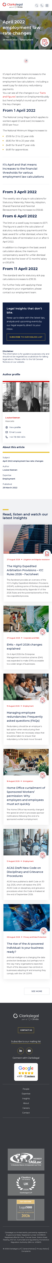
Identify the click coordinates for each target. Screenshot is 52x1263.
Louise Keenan (10, 470)
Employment (27, 40)
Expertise (26, 1093)
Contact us (26, 1030)
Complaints (26, 1251)
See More (36, 991)
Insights (26, 1098)
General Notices (29, 1249)
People (26, 1089)
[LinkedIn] (20, 1051)
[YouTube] (29, 1051)
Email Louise (15, 432)
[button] (26, 1072)
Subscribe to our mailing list (26, 1041)
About (26, 1103)
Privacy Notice (42, 1249)
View (15, 427)
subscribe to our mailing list (25, 337)
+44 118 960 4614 (17, 437)
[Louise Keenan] (26, 397)
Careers (26, 1108)
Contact (26, 1113)
